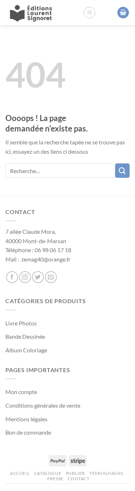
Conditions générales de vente (42, 405)
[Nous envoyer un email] (51, 277)
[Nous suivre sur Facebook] (12, 277)
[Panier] (123, 13)
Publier (75, 473)
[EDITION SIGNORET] (32, 12)
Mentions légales (26, 419)
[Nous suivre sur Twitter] (38, 277)
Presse (55, 478)
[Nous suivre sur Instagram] (25, 277)
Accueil (20, 473)
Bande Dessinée (25, 336)
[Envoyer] (122, 170)
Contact (78, 478)
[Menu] (89, 12)
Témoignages (106, 473)
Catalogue (48, 473)
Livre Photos (21, 323)
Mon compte (21, 391)
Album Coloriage (26, 350)
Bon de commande (28, 432)
